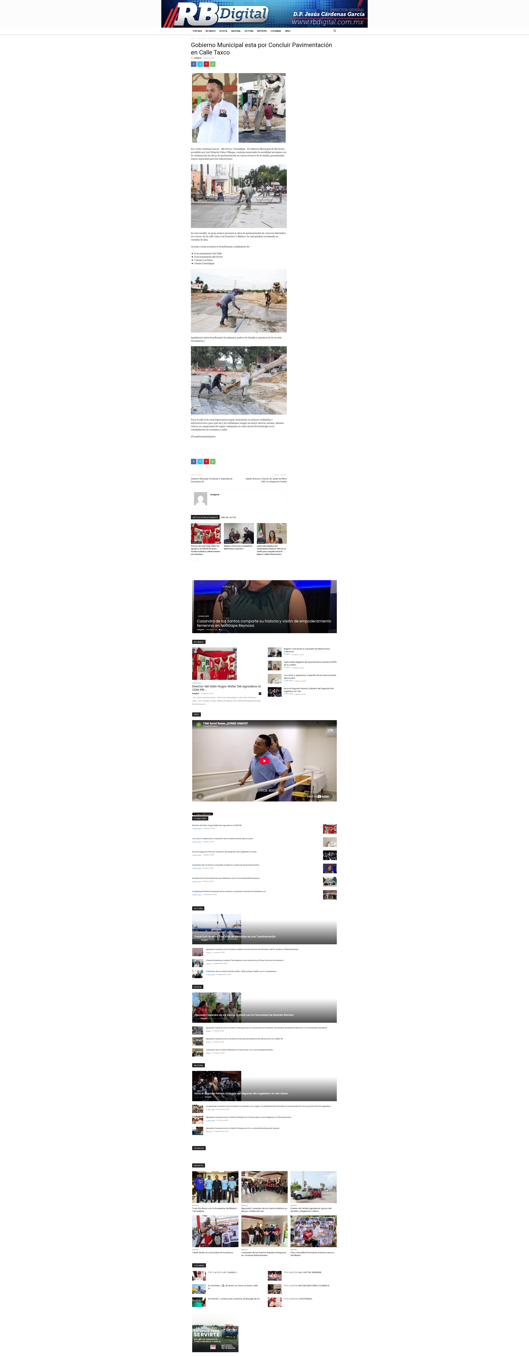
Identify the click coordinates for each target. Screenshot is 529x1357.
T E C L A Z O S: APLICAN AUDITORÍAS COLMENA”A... (307, 1285)
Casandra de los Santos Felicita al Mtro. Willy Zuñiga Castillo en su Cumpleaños (241, 971)
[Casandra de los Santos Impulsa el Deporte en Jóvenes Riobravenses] (264, 1231)
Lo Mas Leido (196, 542)
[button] (334, 31)
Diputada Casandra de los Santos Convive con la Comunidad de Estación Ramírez (244, 1015)
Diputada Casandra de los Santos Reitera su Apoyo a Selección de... (264, 1210)
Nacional (236, 31)
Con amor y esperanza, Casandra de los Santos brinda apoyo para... (223, 838)
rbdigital (197, 58)
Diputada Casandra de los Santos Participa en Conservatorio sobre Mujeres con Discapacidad (248, 1117)
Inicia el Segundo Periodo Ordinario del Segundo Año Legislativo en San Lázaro (241, 1093)
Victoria (249, 31)
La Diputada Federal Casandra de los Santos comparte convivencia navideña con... (229, 891)
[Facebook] (193, 64)
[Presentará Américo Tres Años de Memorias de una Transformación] (264, 929)
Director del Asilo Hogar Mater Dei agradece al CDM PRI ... (226, 688)
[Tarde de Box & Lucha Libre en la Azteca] (215, 1231)
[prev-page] (192, 559)
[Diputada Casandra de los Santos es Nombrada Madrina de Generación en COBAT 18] (197, 1041)
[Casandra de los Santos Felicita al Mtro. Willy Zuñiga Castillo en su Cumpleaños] (197, 974)
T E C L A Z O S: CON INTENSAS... (298, 1298)
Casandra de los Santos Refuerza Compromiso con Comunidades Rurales (239, 1049)
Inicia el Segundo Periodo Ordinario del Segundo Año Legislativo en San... (225, 851)
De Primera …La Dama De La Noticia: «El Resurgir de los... (234, 1298)
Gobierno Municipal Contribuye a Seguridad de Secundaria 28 (211, 480)
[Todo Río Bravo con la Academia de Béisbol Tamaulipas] (215, 1187)
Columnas (276, 31)
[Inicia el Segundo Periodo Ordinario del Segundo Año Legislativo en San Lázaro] (275, 692)
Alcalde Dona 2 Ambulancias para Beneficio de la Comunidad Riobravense (226, 878)
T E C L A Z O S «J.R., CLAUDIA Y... (223, 1272)
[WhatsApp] (212, 64)
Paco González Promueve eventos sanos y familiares (312, 1254)
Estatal (223, 31)
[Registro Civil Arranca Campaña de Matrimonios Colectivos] (239, 533)
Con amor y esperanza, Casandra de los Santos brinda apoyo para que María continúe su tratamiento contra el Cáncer (259, 623)
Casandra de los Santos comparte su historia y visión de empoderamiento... (226, 865)
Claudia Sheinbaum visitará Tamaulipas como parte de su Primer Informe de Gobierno (245, 960)
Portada (197, 31)
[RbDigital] (264, 14)
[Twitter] (200, 64)
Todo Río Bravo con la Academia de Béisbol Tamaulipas (214, 1210)
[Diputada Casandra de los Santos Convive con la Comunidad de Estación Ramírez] (264, 1007)
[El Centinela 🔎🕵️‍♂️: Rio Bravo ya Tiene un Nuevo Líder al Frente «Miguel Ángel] (199, 1289)
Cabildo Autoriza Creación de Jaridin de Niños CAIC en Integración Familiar (266, 480)
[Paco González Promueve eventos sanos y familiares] (314, 1231)
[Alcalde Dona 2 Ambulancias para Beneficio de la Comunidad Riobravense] (330, 882)
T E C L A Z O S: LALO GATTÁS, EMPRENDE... (303, 1272)
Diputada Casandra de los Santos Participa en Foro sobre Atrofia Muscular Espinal (242, 1128)
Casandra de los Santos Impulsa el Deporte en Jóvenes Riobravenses (263, 1254)
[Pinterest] (206, 64)
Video (288, 31)
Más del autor (228, 517)
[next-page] (197, 559)
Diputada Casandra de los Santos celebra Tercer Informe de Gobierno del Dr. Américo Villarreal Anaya (252, 949)
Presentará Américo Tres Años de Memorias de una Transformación (235, 936)
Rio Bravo (211, 31)
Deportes (262, 31)
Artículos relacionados (205, 517)
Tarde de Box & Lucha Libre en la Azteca (212, 1252)
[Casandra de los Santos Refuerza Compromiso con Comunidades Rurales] (197, 1052)
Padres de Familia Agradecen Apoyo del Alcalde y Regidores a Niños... (311, 1210)
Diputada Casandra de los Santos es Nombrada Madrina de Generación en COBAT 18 (244, 1038)
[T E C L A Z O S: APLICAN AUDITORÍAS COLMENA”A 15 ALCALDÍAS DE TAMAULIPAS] (275, 1289)
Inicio (193, 38)
